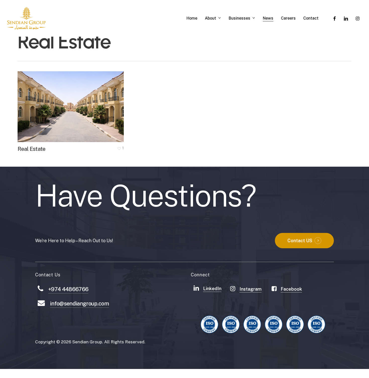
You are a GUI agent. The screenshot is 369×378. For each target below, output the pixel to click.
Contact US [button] (299, 240)
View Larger (56, 102)
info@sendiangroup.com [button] (79, 303)
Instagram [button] (250, 289)
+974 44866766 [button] (68, 289)
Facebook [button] (291, 289)
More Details (85, 102)
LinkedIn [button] (212, 288)
